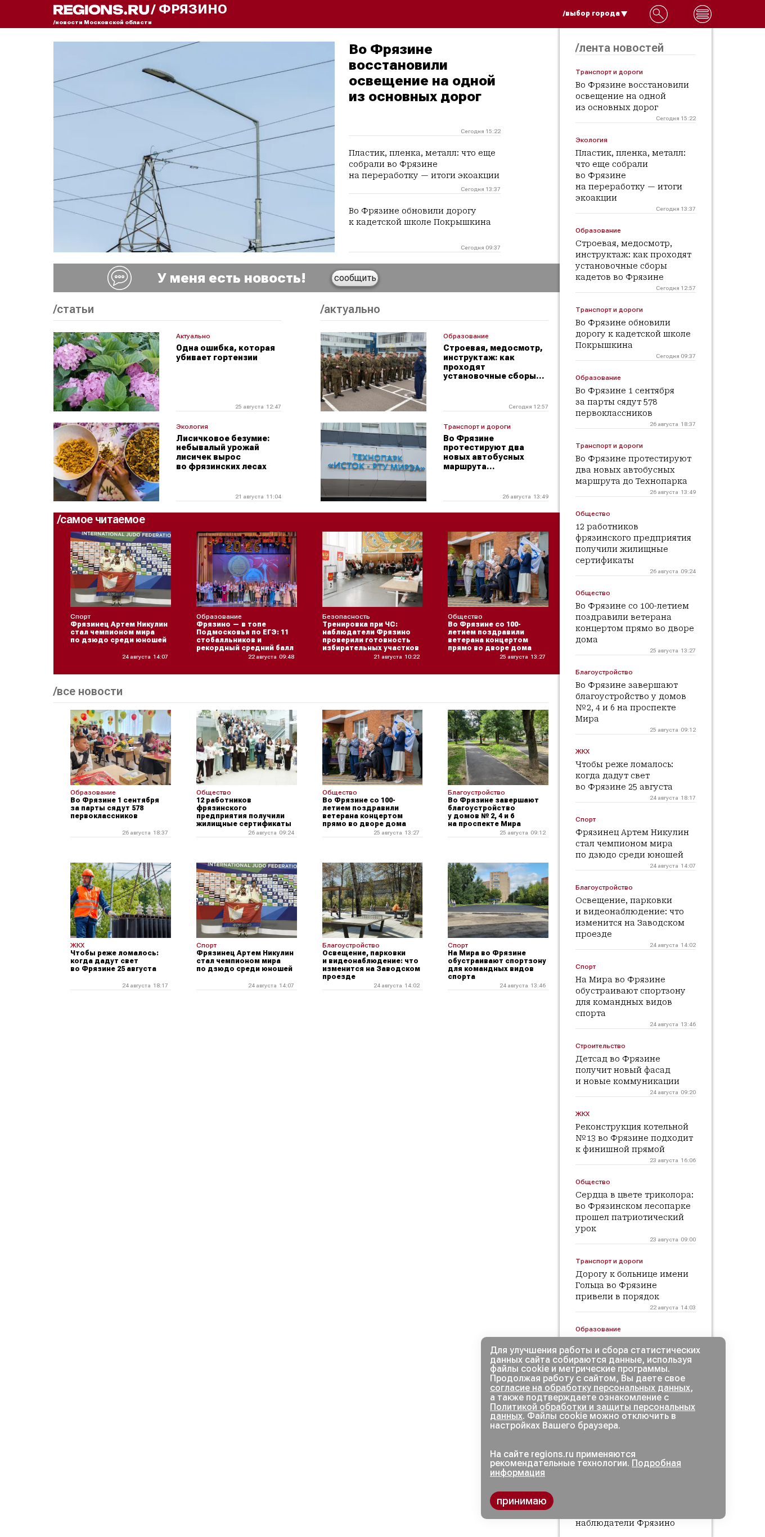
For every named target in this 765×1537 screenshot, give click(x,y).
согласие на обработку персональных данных (590, 1387)
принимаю (522, 1501)
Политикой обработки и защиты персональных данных (592, 1412)
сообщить (355, 278)
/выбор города (591, 13)
